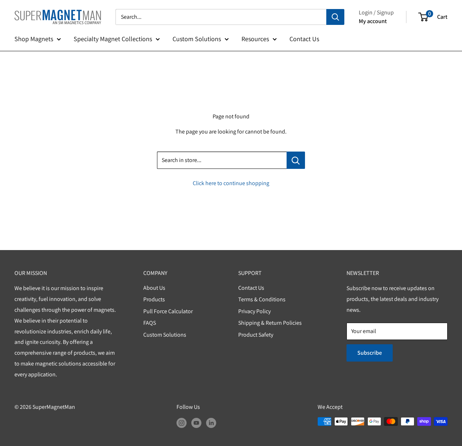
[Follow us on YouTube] (196, 422)
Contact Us (304, 39)
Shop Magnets (33, 39)
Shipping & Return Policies (270, 323)
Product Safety (255, 334)
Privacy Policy (254, 311)
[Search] (335, 17)
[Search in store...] (296, 160)
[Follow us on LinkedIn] (211, 422)
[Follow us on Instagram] (181, 422)
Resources (255, 39)
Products (154, 299)
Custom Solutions (197, 39)
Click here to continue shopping (231, 183)
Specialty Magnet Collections (113, 39)
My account (373, 21)
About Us (154, 288)
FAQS (149, 323)
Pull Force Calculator (168, 311)
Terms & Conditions (262, 299)
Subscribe (369, 353)
